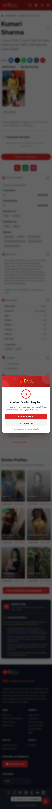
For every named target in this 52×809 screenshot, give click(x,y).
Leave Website (26, 423)
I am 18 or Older (26, 416)
